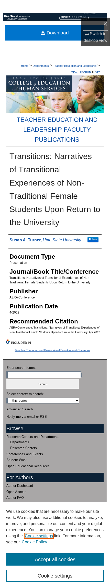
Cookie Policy (34, 542)
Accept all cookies (55, 559)
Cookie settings (39, 536)
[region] (55, 545)
